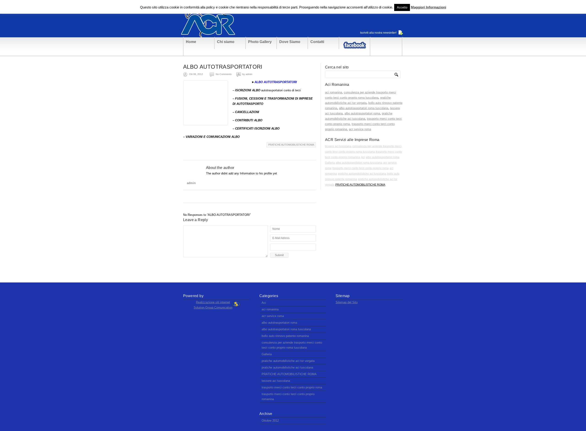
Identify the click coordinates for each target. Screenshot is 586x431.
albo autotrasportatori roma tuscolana (363, 108)
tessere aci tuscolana (338, 146)
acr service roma (360, 129)
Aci (363, 157)
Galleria (330, 162)
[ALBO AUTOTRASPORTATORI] (205, 102)
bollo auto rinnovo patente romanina (285, 336)
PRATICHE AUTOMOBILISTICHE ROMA (291, 144)
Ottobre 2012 (270, 420)
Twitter (187, 197)
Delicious (229, 197)
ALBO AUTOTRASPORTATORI (223, 67)
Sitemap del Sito (347, 302)
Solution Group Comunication (213, 307)
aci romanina (333, 92)
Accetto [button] (402, 7)
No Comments (224, 74)
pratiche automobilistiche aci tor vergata (288, 361)
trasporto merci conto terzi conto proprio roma (360, 168)
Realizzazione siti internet (213, 302)
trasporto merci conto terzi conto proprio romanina (288, 396)
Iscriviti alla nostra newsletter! (378, 32)
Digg (213, 197)
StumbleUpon (204, 197)
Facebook (196, 197)
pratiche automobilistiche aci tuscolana (362, 173)
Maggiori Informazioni (428, 7)
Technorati (221, 197)
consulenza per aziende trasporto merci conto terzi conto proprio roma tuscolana (292, 345)
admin (249, 74)
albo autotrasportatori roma (362, 113)
